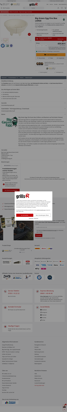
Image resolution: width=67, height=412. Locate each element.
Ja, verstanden (24, 215)
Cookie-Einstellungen (41, 210)
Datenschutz (31, 218)
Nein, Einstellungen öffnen (42, 215)
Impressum (36, 218)
